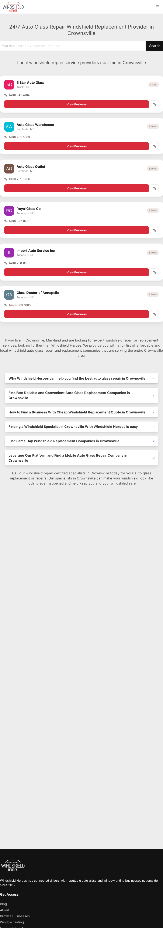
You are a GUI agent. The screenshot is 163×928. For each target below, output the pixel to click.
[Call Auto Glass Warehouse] (155, 146)
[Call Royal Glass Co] (155, 230)
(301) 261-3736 (19, 179)
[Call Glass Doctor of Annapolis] (155, 314)
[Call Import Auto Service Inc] (155, 272)
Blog (3, 904)
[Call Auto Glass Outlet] (155, 188)
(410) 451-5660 (19, 137)
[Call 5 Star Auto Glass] (155, 104)
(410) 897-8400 (19, 221)
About (4, 910)
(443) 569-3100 (20, 305)
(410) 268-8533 (19, 263)
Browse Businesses (15, 916)
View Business (77, 104)
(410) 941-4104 (19, 95)
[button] (157, 6)
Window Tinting (12, 922)
